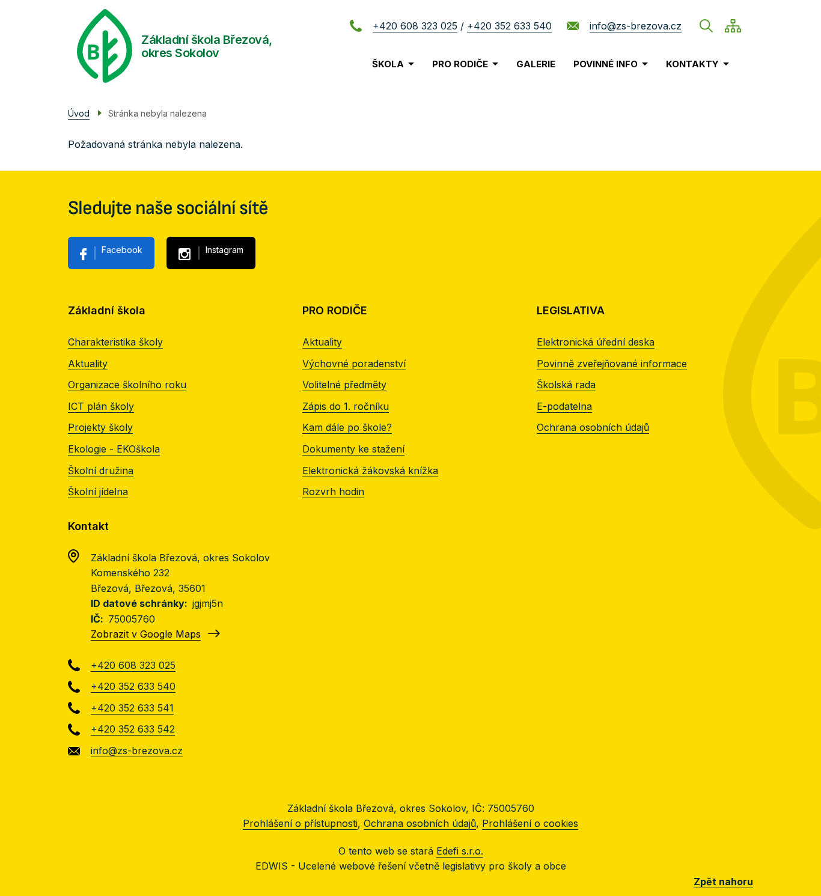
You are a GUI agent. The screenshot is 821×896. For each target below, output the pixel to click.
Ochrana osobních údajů (593, 427)
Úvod (79, 113)
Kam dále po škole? (347, 427)
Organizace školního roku (127, 385)
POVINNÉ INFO (605, 64)
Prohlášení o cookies (530, 823)
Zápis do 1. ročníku (345, 406)
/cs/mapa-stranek (733, 25)
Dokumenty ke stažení (353, 449)
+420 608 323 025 (415, 26)
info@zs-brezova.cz (636, 26)
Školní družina (100, 471)
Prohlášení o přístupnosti (300, 823)
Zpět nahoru (723, 882)
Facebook (122, 250)
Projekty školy (100, 427)
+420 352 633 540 (509, 26)
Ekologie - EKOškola (114, 449)
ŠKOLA (388, 64)
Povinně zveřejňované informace (612, 364)
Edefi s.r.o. (459, 851)
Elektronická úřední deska (596, 342)
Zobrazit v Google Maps (146, 634)
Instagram (224, 250)
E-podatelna (564, 406)
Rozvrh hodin (333, 492)
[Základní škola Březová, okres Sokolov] (104, 46)
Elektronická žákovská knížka (370, 471)
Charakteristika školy (115, 342)
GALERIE (535, 64)
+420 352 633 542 (133, 729)
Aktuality (88, 364)
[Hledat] (706, 25)
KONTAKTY (692, 64)
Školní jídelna (98, 492)
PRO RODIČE (460, 64)
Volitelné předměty (344, 385)
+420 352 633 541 (132, 708)
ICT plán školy (101, 406)
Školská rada (566, 385)
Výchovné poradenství (354, 364)
